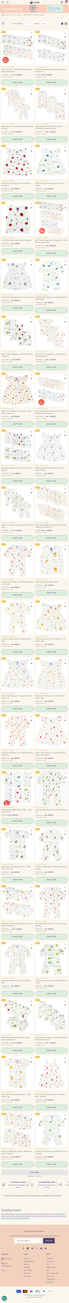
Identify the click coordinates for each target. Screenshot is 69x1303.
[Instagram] (28, 1248)
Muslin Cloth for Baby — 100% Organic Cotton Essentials (25, 15)
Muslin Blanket (6, 1216)
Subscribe (48, 1241)
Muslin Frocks (50, 1214)
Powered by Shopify (38, 1295)
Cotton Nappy (60, 1214)
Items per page (18, 24)
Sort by (36, 24)
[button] (7, 2)
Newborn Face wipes (54, 1216)
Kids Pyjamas (26, 1216)
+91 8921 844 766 (6, 1266)
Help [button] (48, 1254)
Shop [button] (26, 1254)
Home (3, 15)
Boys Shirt (43, 1216)
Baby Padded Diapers (8, 1214)
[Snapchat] (36, 1248)
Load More (34, 1172)
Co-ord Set (35, 1216)
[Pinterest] (32, 1248)
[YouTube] (41, 1248)
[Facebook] (23, 1248)
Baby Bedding (16, 1216)
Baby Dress (31, 1214)
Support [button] (4, 1254)
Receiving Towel (21, 1214)
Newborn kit (10, 1218)
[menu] (2, 2)
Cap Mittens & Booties (22, 1218)
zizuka (31, 1295)
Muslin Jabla (40, 1214)
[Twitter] (45, 1248)
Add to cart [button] (18, 82)
